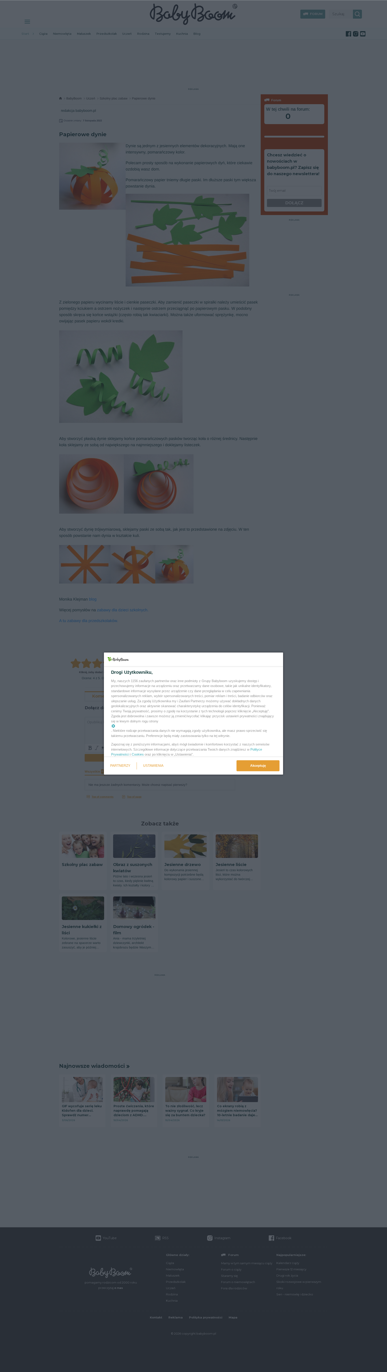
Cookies (138, 754)
